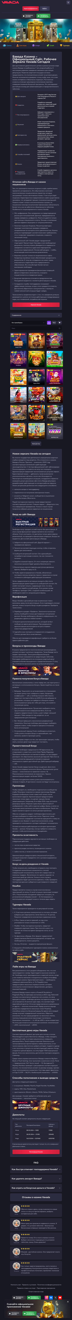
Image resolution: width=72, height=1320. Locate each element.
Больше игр (36, 444)
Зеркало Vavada (36, 305)
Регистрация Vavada (36, 1152)
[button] (2, 30)
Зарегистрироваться (30, 8)
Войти (45, 8)
